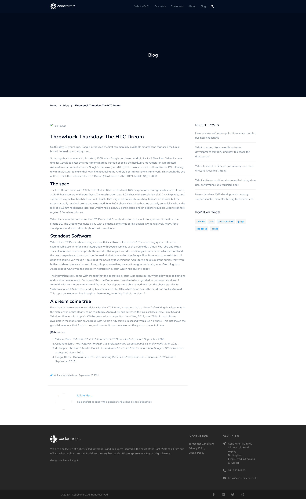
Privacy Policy (197, 448)
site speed (202, 228)
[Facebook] (213, 494)
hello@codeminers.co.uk (242, 478)
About (192, 6)
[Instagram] (242, 494)
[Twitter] (232, 494)
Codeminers (65, 439)
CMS (211, 221)
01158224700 (237, 470)
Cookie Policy (196, 452)
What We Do (142, 6)
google (240, 221)
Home (53, 105)
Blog (203, 6)
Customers (177, 6)
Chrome (201, 221)
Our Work (160, 6)
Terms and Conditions (201, 443)
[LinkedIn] (223, 494)
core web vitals (225, 221)
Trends (214, 228)
